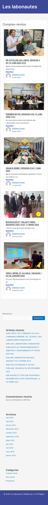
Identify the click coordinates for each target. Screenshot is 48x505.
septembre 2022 (12, 437)
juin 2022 (9, 444)
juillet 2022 (10, 440)
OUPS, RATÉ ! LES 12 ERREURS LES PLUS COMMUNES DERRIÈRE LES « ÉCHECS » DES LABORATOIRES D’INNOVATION (24, 336)
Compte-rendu (11, 473)
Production (10, 481)
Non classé (10, 477)
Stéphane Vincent (18, 75)
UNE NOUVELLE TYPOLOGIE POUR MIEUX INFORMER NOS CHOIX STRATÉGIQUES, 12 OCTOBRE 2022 (23, 378)
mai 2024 (9, 418)
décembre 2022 (12, 429)
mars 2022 (10, 452)
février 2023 (11, 425)
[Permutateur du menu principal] (43, 6)
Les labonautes (19, 6)
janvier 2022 (11, 455)
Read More (10, 72)
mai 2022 (9, 448)
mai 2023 (9, 421)
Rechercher (7, 314)
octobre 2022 (11, 433)
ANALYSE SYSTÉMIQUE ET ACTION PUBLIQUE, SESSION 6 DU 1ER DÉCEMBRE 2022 (23, 368)
